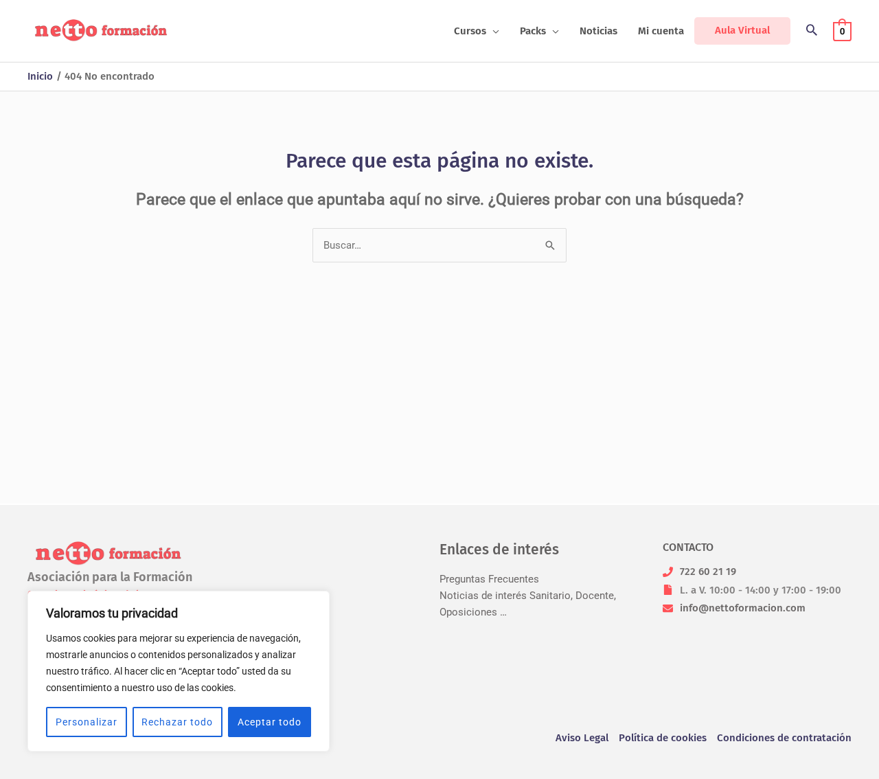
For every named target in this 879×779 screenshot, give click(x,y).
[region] (178, 671)
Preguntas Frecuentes (489, 579)
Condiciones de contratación (784, 738)
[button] (492, 31)
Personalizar (86, 721)
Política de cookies (663, 738)
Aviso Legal (582, 738)
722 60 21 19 (708, 571)
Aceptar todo (269, 721)
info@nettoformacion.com (743, 608)
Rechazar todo (177, 721)
